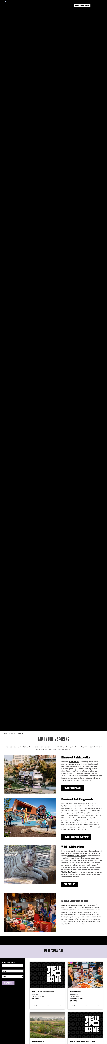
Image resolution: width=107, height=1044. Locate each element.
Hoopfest (64, 829)
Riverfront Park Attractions (76, 757)
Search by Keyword (8, 963)
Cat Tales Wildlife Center (76, 856)
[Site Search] (94, 5)
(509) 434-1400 (78, 999)
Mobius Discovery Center (70, 905)
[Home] (17, 5)
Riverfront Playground (76, 837)
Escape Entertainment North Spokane (82, 1041)
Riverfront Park (74, 762)
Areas (4, 977)
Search (8, 983)
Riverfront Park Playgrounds (77, 799)
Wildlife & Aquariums (72, 847)
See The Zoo (69, 884)
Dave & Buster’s (75, 991)
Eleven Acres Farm (38, 1041)
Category (5, 971)
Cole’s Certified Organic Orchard (43, 991)
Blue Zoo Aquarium (71, 872)
